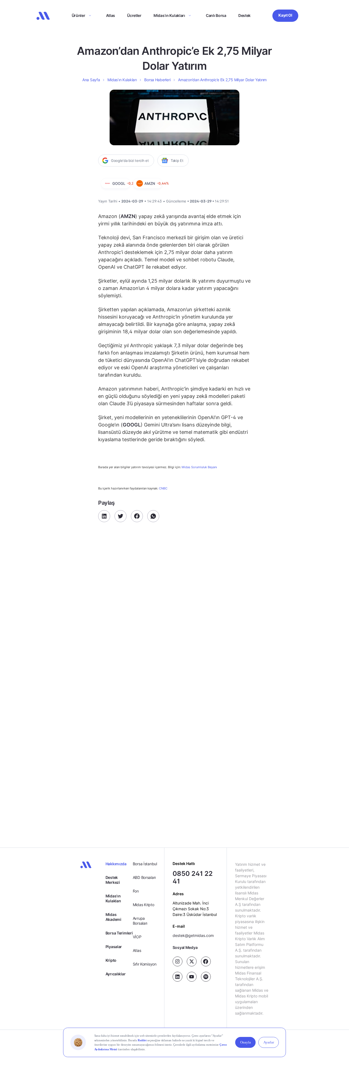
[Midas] (43, 15)
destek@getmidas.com (193, 935)
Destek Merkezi (113, 880)
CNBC (163, 488)
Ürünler (78, 15)
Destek (244, 15)
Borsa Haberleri (157, 79)
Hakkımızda (116, 863)
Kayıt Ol (285, 15)
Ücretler (134, 15)
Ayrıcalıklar (116, 974)
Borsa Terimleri (119, 933)
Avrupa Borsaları (140, 920)
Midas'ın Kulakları (113, 898)
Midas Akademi (113, 917)
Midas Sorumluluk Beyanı (199, 467)
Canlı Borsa (216, 15)
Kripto (111, 960)
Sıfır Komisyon (145, 964)
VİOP (137, 936)
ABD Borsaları (144, 877)
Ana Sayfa (91, 79)
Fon (136, 891)
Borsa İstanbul (145, 863)
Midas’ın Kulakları (169, 15)
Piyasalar (114, 946)
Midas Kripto (143, 904)
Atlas (110, 15)
